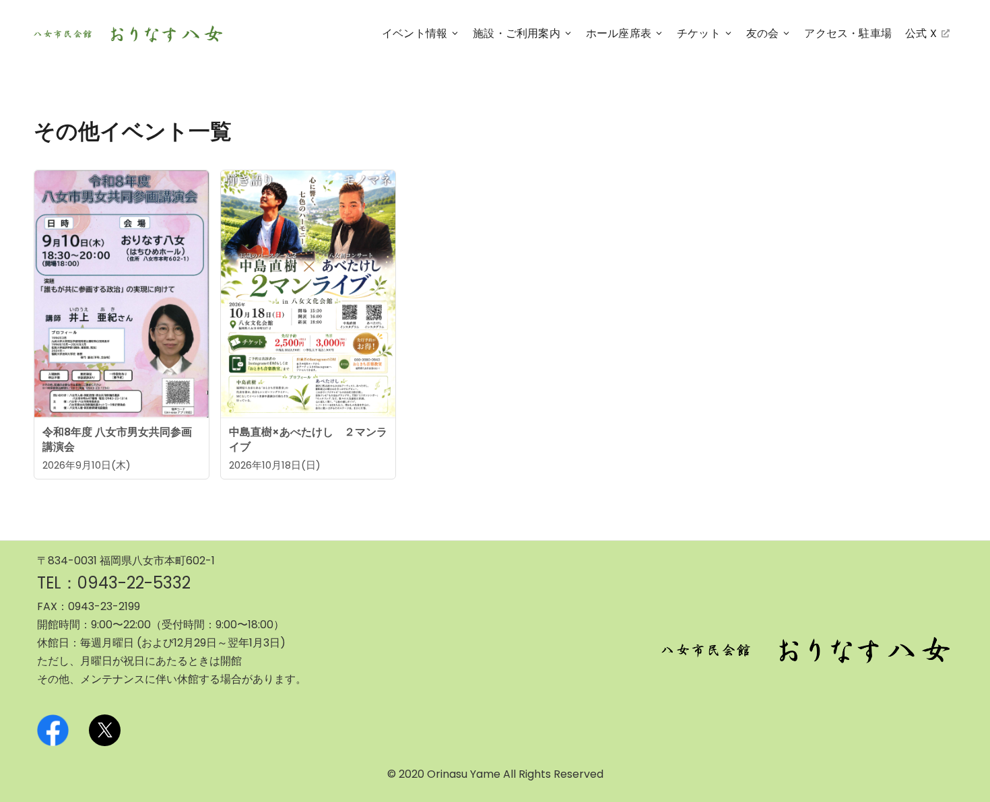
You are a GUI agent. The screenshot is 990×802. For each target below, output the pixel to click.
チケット (699, 33)
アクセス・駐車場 (848, 33)
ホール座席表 (618, 33)
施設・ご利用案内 (516, 33)
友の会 (762, 33)
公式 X (921, 36)
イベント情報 (414, 33)
